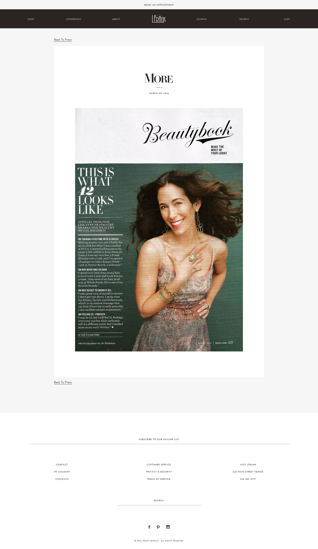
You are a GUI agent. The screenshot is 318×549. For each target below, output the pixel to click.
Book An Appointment (159, 5)
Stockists (62, 479)
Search (244, 19)
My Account (62, 472)
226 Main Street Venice (248, 472)
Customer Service (159, 464)
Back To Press (63, 39)
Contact (62, 464)
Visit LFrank (248, 464)
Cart (287, 19)
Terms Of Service (158, 479)
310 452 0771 (248, 479)
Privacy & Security (159, 472)
